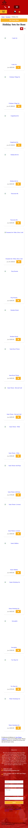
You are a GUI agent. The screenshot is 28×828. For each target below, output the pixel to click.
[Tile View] (21, 28)
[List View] (24, 28)
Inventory (8, 17)
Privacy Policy (9, 809)
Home (3, 17)
